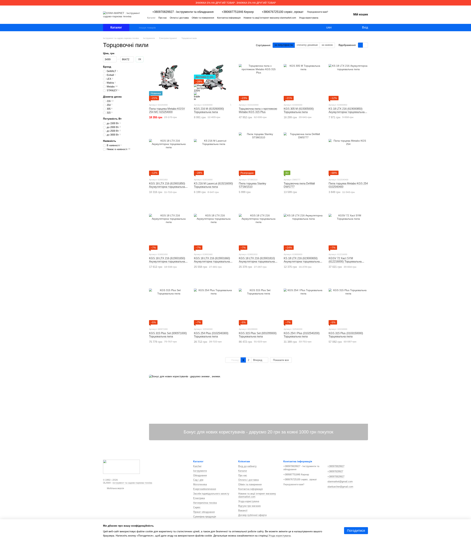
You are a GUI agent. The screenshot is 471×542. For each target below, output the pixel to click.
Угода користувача (308, 18)
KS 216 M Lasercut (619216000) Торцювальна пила (213, 185)
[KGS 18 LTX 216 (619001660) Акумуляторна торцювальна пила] (213, 227)
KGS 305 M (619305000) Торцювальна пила (299, 110)
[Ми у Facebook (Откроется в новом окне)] (332, 17)
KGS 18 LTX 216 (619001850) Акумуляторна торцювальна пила (167, 187)
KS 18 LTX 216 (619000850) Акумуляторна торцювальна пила (346, 112)
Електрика (199, 498)
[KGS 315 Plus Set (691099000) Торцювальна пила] (258, 302)
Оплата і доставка (179, 18)
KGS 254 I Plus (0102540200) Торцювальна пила (302, 335)
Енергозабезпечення (204, 489)
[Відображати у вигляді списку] (365, 45)
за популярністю (284, 45)
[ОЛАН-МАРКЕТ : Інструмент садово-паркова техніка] (121, 466)
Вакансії (242, 510)
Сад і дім (198, 479)
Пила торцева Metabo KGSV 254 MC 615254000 (167, 110)
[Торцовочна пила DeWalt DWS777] (303, 152)
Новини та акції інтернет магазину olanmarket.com (270, 18)
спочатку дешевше (307, 45)
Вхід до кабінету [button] (247, 466)
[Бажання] (351, 27)
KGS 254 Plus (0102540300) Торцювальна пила (211, 335)
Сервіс (197, 507)
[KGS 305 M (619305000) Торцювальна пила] (303, 77)
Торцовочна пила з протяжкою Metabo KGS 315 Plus (258, 110)
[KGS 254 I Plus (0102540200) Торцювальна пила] (303, 302)
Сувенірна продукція (204, 516)
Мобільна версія (115, 488)
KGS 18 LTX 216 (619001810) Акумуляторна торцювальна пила (257, 261)
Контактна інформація (229, 18)
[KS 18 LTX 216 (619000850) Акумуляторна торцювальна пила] (348, 77)
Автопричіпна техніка (205, 502)
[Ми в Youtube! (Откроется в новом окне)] (337, 17)
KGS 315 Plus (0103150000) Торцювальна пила (346, 335)
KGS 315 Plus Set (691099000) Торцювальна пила (258, 335)
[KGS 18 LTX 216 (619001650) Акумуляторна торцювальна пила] (168, 227)
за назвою (327, 45)
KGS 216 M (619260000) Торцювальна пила (209, 110)
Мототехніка (200, 484)
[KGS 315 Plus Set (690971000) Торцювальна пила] (168, 302)
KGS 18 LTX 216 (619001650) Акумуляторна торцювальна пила (167, 261)
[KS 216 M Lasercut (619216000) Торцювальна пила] (213, 152)
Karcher (197, 466)
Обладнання (200, 475)
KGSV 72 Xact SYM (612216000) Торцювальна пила (345, 261)
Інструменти (200, 470)
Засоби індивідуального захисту (211, 493)
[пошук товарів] (136, 27)
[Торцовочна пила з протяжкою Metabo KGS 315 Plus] (258, 77)
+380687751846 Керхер (238, 11)
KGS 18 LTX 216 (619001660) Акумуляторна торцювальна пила (212, 261)
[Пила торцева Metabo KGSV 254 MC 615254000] (168, 77)
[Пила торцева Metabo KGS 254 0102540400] (348, 152)
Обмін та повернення (203, 18)
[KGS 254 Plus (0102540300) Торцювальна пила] (213, 302)
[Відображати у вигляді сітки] (360, 45)
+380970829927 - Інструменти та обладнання (183, 11)
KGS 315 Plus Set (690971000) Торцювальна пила (168, 335)
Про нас (162, 18)
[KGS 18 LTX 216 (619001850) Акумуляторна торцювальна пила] (168, 152)
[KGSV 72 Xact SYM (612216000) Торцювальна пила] (348, 227)
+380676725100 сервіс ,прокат (282, 11)
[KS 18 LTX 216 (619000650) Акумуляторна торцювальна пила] (303, 227)
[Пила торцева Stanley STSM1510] (258, 152)
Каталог (151, 18)
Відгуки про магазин (249, 506)
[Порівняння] (344, 27)
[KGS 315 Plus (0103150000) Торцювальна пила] (348, 302)
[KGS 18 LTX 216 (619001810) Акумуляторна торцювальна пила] (258, 227)
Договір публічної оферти (252, 515)
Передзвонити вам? (317, 12)
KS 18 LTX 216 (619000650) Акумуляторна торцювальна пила (302, 261)
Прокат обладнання (204, 512)
